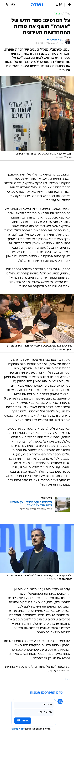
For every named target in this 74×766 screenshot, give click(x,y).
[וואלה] (37, 4)
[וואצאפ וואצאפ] (13, 4)
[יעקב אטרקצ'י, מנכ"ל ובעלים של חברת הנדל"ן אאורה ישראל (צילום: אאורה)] (37, 118)
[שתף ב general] (6, 5)
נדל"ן (67, 679)
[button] (59, 4)
